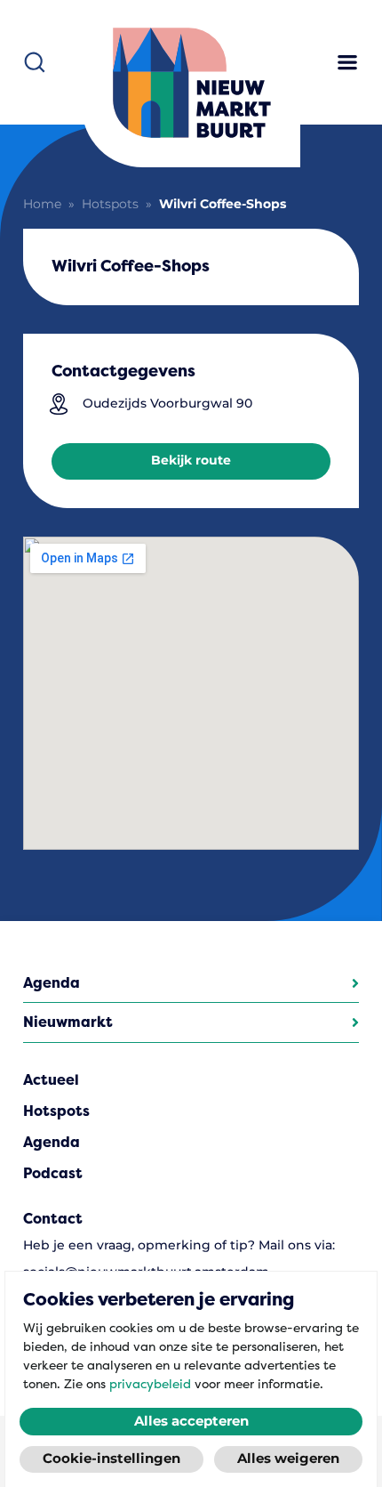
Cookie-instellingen (111, 1459)
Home (42, 205)
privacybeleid (150, 1384)
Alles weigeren (288, 1459)
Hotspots (110, 205)
